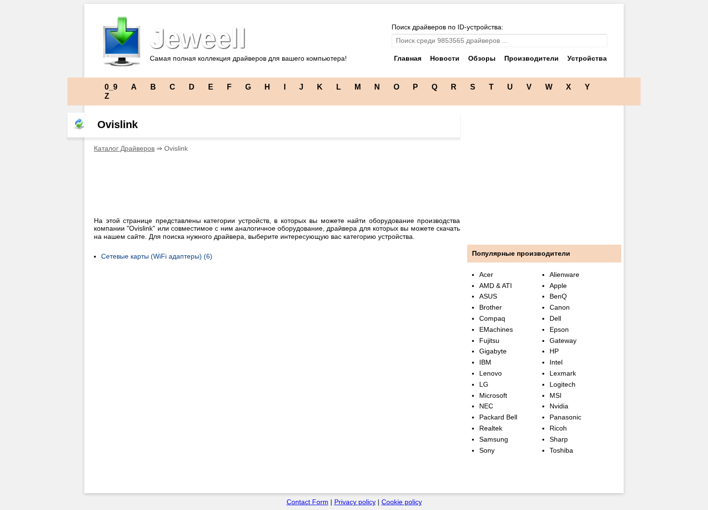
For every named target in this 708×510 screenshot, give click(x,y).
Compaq (492, 318)
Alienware (564, 274)
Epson (559, 329)
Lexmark (563, 373)
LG (483, 384)
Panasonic (565, 417)
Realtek (490, 428)
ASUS (488, 296)
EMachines (496, 329)
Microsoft (493, 395)
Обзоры (482, 58)
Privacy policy (355, 502)
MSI (556, 395)
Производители (531, 58)
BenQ (558, 296)
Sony (487, 450)
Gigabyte (493, 351)
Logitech (563, 384)
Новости (444, 58)
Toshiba (561, 450)
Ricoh (558, 428)
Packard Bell (498, 417)
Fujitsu (489, 340)
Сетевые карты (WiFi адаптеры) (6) (156, 256)
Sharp (559, 439)
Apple (558, 285)
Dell (555, 318)
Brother (490, 307)
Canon (560, 307)
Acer (486, 274)
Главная (407, 58)
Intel (556, 362)
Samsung (493, 439)
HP (554, 351)
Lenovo (490, 373)
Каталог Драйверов (124, 148)
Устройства (587, 58)
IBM (485, 362)
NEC (486, 406)
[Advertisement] (269, 181)
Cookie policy (401, 502)
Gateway (563, 340)
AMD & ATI (495, 285)
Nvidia (559, 406)
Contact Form (307, 502)
